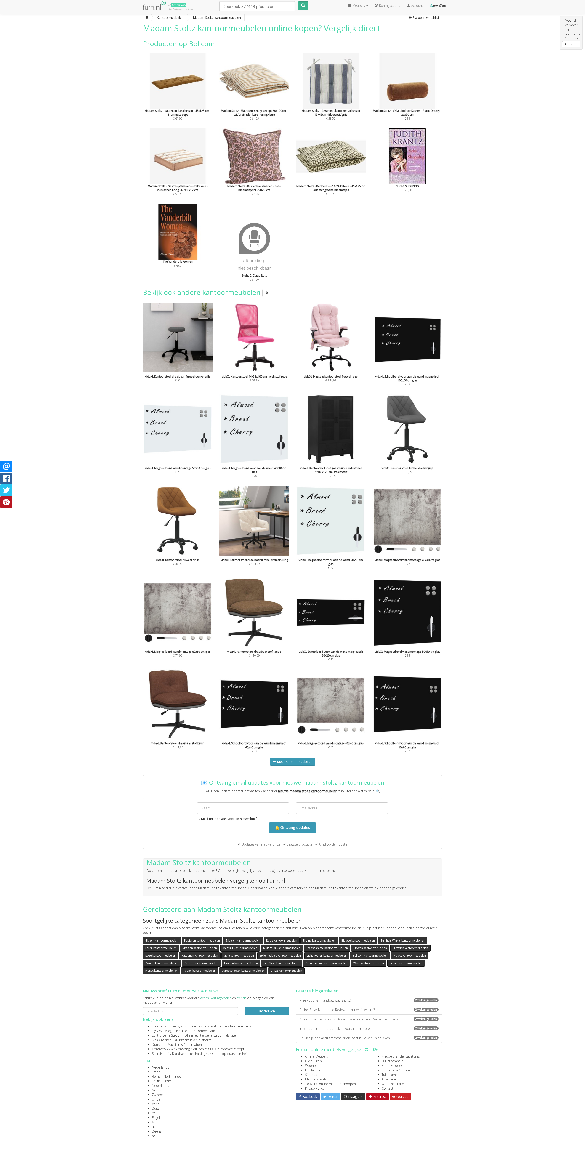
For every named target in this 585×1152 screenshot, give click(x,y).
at (153, 1136)
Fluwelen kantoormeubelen (410, 948)
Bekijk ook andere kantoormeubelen (202, 292)
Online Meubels (316, 1056)
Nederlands (160, 1067)
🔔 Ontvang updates (292, 827)
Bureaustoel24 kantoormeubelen (243, 971)
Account (416, 5)
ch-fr (155, 1104)
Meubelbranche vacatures (401, 1056)
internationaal (196, 1044)
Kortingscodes (392, 1065)
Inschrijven (267, 1011)
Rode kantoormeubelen (281, 940)
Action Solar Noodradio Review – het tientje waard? (368, 1010)
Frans (156, 1072)
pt (153, 1113)
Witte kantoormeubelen (368, 963)
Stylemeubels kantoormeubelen (280, 956)
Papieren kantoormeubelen (202, 940)
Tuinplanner (390, 1074)
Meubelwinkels (316, 1079)
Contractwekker (163, 1049)
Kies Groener (161, 1040)
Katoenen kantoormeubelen (200, 956)
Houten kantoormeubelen (241, 963)
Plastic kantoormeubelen (161, 971)
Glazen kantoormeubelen (161, 940)
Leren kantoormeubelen (161, 948)
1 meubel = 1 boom (396, 1070)
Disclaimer (312, 1070)
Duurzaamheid (392, 1061)
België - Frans (162, 1081)
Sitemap (311, 1074)
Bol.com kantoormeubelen (370, 956)
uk (153, 1127)
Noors (156, 1090)
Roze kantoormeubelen (160, 956)
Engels (156, 1117)
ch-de (156, 1099)
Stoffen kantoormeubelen (370, 948)
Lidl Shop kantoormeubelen (282, 963)
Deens (156, 1131)
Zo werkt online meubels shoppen (330, 1084)
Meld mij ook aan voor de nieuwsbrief (228, 819)
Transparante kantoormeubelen (327, 948)
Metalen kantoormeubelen (200, 948)
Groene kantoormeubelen (201, 963)
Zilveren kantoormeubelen (243, 940)
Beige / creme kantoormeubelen (326, 963)
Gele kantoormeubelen (239, 956)
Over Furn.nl (313, 1061)
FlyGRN (157, 1031)
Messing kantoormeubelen (240, 948)
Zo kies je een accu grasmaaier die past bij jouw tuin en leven (368, 1038)
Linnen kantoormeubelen (406, 963)
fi (153, 1122)
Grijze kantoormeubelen (286, 971)
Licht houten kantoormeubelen (327, 956)
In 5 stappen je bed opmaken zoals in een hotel (368, 1028)
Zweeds (158, 1095)
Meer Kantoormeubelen (294, 761)
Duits (156, 1108)
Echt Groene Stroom (167, 1035)
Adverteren (390, 1079)
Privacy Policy (314, 1088)
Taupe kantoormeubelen (199, 971)
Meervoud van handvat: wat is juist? (368, 1000)
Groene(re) (179, 5)
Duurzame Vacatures (167, 1044)
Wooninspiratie (393, 1084)
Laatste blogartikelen (317, 991)
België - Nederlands (166, 1076)
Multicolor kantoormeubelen (281, 948)
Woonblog (312, 1065)
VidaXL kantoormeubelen (409, 956)
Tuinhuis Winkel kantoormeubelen (403, 940)
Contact (387, 1088)
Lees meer (572, 44)
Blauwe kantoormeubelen (358, 940)
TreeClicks (159, 1026)
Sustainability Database (169, 1053)
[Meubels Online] (147, 17)
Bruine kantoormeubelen (319, 940)
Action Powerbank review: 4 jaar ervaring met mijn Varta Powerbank (368, 1019)
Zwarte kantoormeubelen (161, 963)
